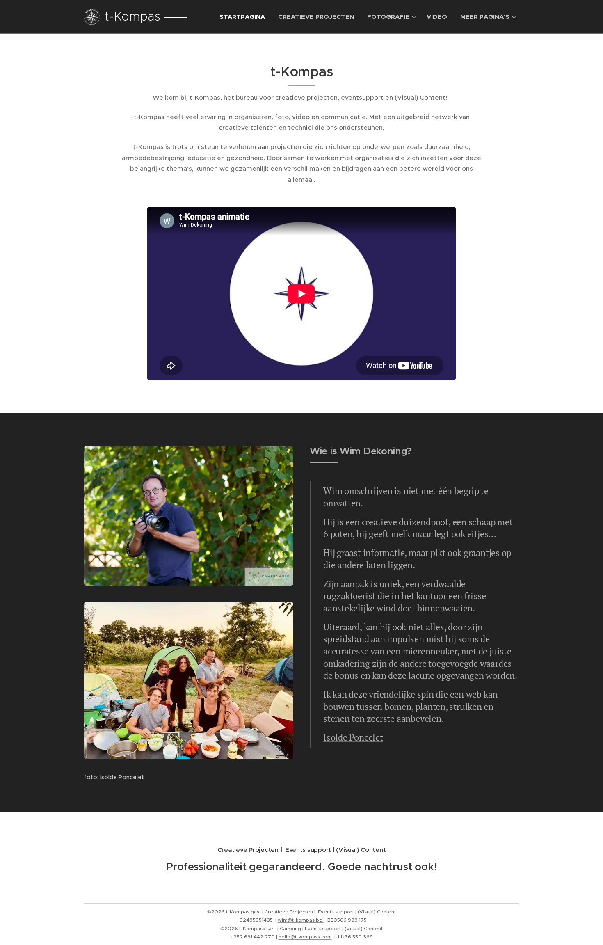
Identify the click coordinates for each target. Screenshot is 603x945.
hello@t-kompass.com (305, 937)
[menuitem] (244, 17)
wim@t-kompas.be (301, 920)
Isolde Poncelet (353, 737)
